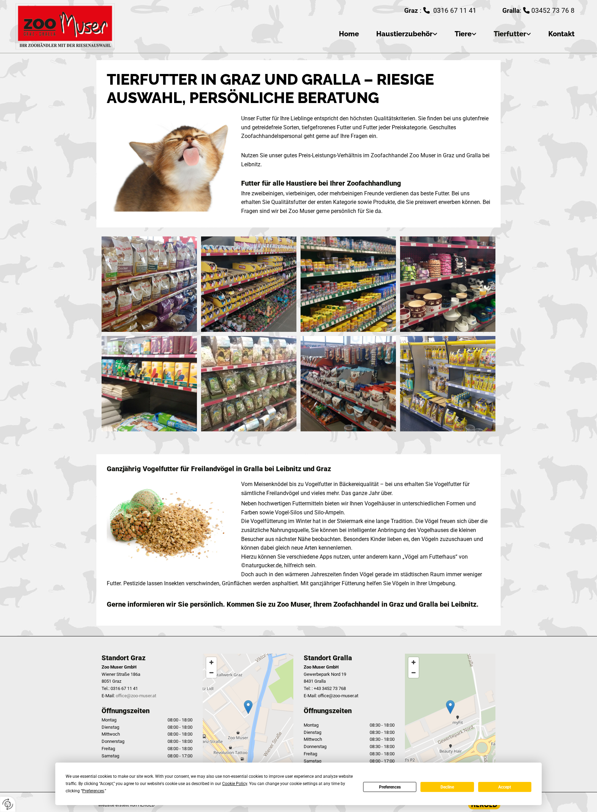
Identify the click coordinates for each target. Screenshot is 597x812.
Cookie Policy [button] (234, 783)
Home (349, 34)
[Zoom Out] (211, 673)
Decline (447, 787)
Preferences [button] (93, 790)
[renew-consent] (8, 804)
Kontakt (561, 34)
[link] (398, 34)
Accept (504, 787)
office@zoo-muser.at (136, 695)
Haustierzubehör (404, 34)
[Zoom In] (211, 662)
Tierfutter (510, 34)
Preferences (390, 787)
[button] (248, 707)
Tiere (463, 34)
